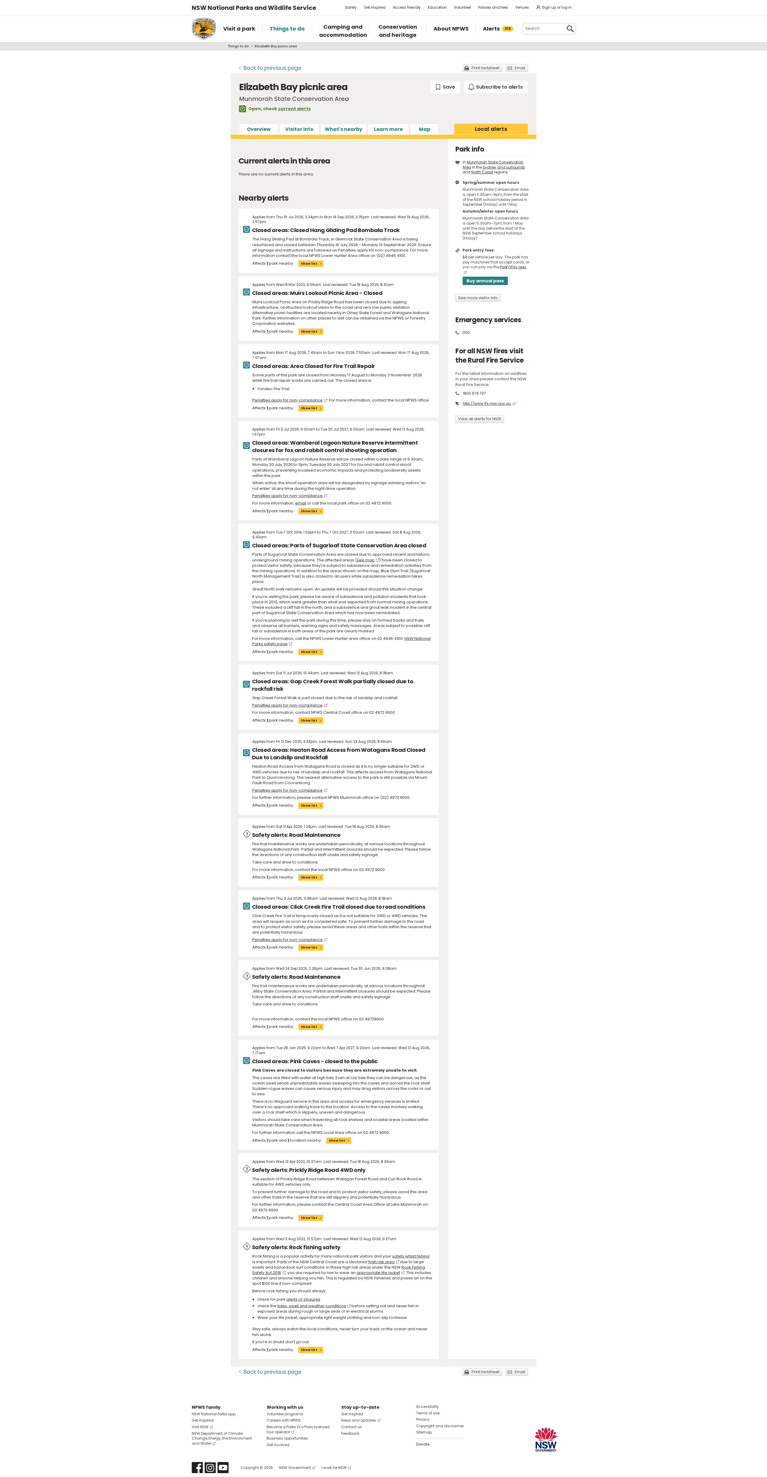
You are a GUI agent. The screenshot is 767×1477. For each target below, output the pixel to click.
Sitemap (424, 1432)
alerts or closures (303, 1299)
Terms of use (428, 1413)
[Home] (204, 29)
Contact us (351, 1426)
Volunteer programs (285, 1414)
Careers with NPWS (284, 1420)
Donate (422, 1444)
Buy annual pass (485, 281)
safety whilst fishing (410, 1256)
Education (437, 7)
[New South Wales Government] (546, 1439)
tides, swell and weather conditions (311, 1306)
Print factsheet (485, 68)
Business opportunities (287, 1438)
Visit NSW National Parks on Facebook (197, 1467)
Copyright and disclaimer (440, 1425)
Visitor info (299, 129)
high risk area (381, 1262)
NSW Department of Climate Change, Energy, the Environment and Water (222, 1438)
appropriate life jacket (378, 1272)
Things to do (238, 46)
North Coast (482, 172)
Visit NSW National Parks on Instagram (210, 1467)
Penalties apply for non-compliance (287, 400)
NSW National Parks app (213, 1414)
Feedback (350, 1433)
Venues (522, 7)
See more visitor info (478, 298)
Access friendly (407, 7)
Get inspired (375, 7)
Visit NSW (200, 1426)
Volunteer (462, 7)
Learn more (388, 129)
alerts (491, 129)
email (300, 503)
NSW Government (295, 1467)
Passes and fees (493, 7)
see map (366, 560)
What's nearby (343, 129)
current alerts (294, 109)
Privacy (422, 1419)
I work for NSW (334, 1467)
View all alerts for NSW (479, 419)
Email (520, 68)
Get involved (278, 1444)
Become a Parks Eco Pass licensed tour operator (298, 1429)
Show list (309, 263)
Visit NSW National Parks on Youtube (223, 1467)
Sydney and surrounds (504, 167)
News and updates (358, 1420)
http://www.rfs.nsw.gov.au (487, 403)
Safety (351, 7)
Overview (259, 129)
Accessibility (427, 1406)
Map (424, 129)
